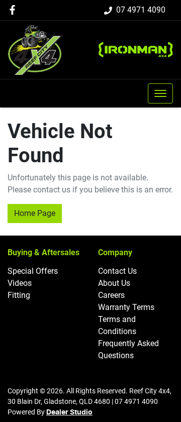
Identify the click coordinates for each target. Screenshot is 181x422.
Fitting (19, 295)
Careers (111, 295)
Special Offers (33, 271)
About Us (114, 283)
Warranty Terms (126, 307)
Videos (20, 283)
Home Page (34, 213)
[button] (160, 93)
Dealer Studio (69, 412)
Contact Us (117, 271)
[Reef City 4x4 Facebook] (14, 10)
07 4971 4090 (140, 10)
